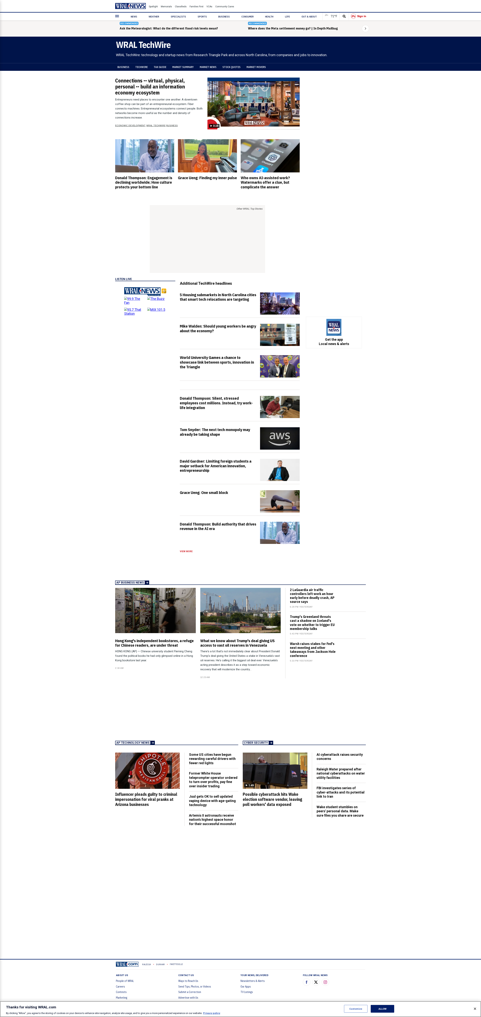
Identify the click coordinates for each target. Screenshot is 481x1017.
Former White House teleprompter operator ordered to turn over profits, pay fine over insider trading (213, 779)
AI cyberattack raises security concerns (340, 757)
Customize (355, 1008)
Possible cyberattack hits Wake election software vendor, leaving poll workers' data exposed (272, 799)
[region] (240, 1009)
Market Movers (256, 67)
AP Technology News (133, 742)
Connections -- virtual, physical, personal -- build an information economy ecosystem (150, 86)
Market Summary (183, 67)
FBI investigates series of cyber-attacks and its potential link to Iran (341, 792)
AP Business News (130, 582)
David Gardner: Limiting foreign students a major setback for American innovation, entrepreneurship (215, 465)
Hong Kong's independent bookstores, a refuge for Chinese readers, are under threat (154, 643)
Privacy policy (211, 1013)
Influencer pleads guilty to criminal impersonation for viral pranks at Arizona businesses (146, 799)
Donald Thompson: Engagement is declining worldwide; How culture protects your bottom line (143, 182)
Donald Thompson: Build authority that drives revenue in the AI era (218, 526)
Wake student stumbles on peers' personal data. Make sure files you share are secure (340, 811)
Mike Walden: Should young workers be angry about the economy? (218, 328)
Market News (208, 67)
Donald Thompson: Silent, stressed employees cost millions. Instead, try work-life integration (216, 403)
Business (123, 67)
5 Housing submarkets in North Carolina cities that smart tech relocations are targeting (218, 297)
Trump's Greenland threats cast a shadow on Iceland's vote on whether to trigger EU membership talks (312, 623)
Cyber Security (256, 742)
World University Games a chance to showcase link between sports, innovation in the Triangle (217, 362)
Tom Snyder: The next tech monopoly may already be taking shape (215, 432)
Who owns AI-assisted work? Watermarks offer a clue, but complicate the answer (265, 182)
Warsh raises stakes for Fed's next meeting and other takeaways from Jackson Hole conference (313, 650)
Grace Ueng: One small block (204, 492)
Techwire (141, 67)
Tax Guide (160, 67)
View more (186, 551)
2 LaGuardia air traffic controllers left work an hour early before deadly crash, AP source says (312, 596)
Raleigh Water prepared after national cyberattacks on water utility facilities (341, 773)
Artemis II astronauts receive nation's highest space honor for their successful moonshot (212, 819)
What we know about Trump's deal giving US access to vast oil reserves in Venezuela (237, 643)
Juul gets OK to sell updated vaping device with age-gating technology (212, 800)
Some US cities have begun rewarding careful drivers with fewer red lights (212, 759)
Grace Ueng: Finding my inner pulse (207, 177)
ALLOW (382, 1008)
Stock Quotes (231, 67)
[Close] (475, 1009)
